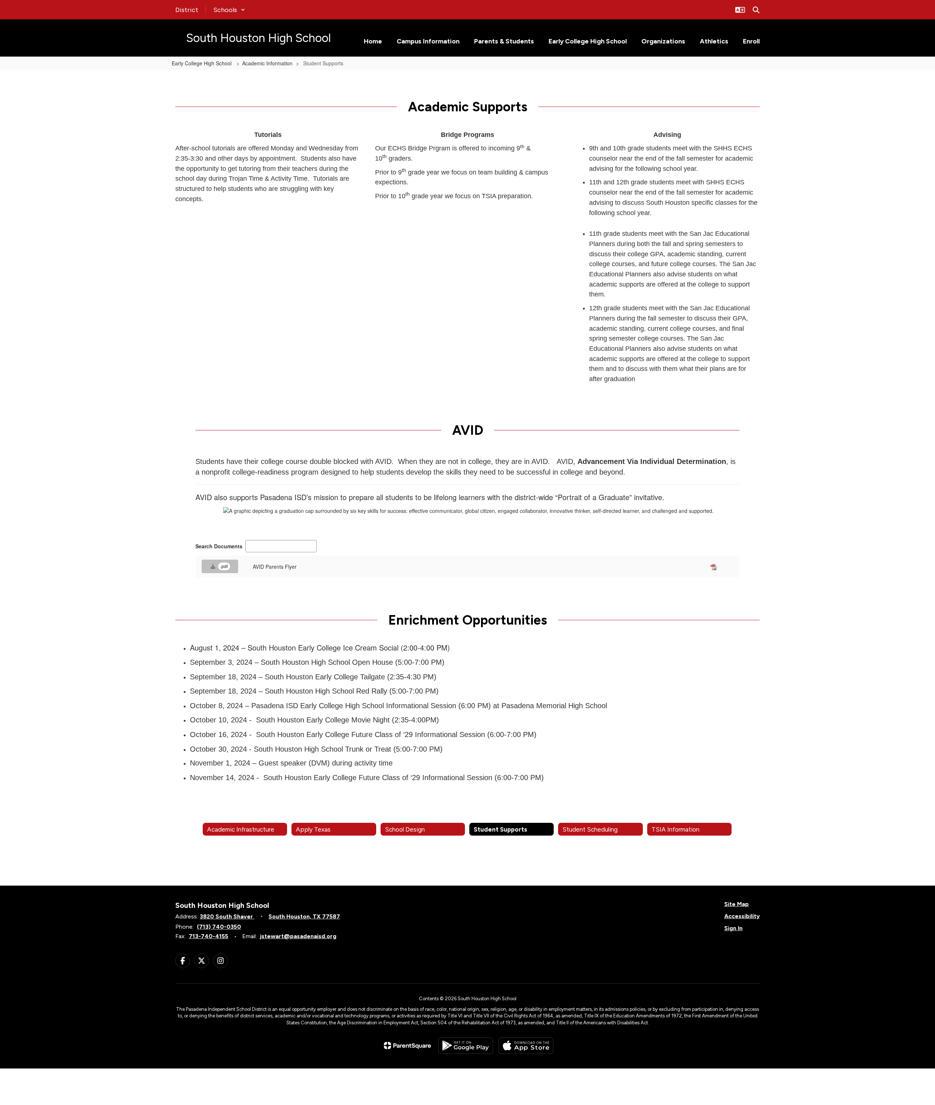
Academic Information (267, 63)
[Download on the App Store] (526, 1045)
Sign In (733, 928)
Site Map (736, 904)
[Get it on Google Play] (465, 1045)
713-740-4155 (208, 936)
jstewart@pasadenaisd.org (298, 936)
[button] (229, 10)
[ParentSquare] (407, 1045)
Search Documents (219, 546)
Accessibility (742, 916)
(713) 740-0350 (219, 926)
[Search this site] (756, 10)
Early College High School (202, 63)
